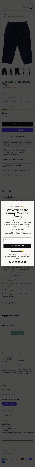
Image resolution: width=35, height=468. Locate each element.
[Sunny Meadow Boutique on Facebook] (10, 262)
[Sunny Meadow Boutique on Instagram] (13, 262)
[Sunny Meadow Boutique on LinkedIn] (16, 262)
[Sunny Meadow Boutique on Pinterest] (19, 262)
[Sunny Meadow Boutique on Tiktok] (22, 262)
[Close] (31, 203)
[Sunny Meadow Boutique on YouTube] (25, 262)
